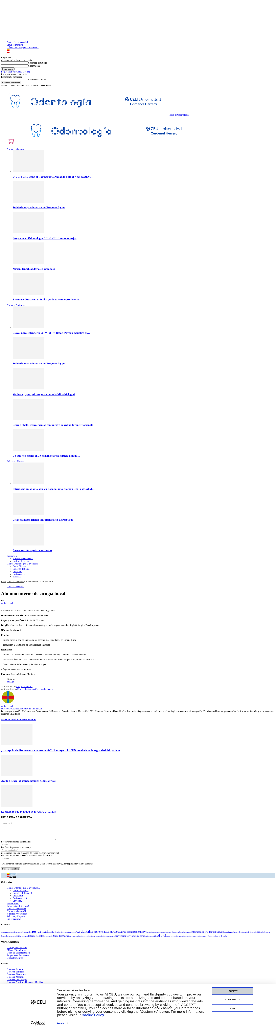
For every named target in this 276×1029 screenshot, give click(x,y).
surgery (204, 936)
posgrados (111, 936)
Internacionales (36, 936)
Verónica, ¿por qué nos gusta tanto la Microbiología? (44, 394)
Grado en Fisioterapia (16, 974)
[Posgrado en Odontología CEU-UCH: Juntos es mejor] (28, 232)
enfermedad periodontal (203, 931)
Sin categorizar (14, 919)
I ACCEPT (232, 991)
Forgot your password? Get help (15, 71)
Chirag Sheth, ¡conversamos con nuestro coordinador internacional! (53, 424)
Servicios (17, 576)
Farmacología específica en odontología (35, 689)
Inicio (3, 581)
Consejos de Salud (21, 569)
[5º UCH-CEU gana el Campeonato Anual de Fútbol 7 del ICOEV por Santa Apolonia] (28, 171)
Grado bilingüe (258, 932)
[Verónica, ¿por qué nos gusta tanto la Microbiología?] (28, 388)
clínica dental (80, 931)
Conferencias (98, 931)
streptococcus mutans (193, 936)
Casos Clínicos (19, 566)
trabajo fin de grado (220, 936)
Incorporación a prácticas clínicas (32, 550)
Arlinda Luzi (7, 603)
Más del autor (29, 719)
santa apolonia (172, 936)
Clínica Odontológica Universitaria (23, 47)
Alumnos (4, 932)
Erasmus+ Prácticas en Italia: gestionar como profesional (46, 299)
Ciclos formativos (15, 958)
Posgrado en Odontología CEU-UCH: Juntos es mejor (44, 238)
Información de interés (23, 558)
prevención (120, 936)
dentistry (141, 931)
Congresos (112, 931)
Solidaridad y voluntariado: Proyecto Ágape (39, 207)
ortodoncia (104, 936)
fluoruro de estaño (239, 932)
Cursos (123, 931)
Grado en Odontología (17, 979)
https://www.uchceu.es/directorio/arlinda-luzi (21, 708)
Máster (65, 935)
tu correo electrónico (37, 79)
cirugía (67, 932)
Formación (12, 556)
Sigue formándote (15, 45)
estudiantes (228, 932)
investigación (48, 936)
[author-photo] (8, 703)
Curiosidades (18, 574)
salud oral (159, 935)
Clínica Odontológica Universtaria (22, 563)
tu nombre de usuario (37, 63)
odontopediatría (86, 936)
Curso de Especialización (18, 952)
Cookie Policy (93, 1015)
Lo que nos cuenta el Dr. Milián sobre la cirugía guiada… (46, 455)
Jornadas (57, 936)
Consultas (17, 571)
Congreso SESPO (24, 686)
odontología (74, 936)
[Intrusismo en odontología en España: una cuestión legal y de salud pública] (28, 483)
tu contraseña (34, 66)
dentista (132, 931)
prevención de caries (135, 936)
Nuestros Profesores (16, 305)
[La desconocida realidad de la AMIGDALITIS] (16, 806)
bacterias (19, 932)
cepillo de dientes (56, 932)
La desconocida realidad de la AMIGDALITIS (28, 811)
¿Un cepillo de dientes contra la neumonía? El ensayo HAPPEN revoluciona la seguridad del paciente (60, 750)
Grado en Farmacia (15, 971)
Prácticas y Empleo (15, 461)
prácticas (149, 936)
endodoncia (172, 932)
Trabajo (10, 681)
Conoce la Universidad (17, 42)
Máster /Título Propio (16, 950)
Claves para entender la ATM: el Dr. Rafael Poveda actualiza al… (51, 332)
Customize (230, 999)
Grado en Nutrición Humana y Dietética (25, 982)
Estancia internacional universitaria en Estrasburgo (43, 519)
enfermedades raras (184, 932)
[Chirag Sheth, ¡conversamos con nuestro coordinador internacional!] (28, 419)
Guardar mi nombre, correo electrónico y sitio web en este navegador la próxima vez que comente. (48, 863)
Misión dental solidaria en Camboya (34, 268)
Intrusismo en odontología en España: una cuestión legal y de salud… (54, 488)
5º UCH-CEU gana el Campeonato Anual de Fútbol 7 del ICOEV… (53, 176)
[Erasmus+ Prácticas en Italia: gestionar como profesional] (28, 294)
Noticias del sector (21, 561)
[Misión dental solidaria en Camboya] (28, 263)
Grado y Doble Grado (17, 947)
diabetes (148, 932)
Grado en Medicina (15, 977)
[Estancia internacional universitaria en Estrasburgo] (28, 514)
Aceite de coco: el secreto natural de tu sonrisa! (28, 780)
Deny (232, 1008)
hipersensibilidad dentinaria (19, 936)
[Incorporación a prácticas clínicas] (28, 544)
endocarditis (163, 932)
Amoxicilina (12, 932)
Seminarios (181, 936)
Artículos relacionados (12, 719)
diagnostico (155, 932)
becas (24, 932)
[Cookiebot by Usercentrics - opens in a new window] (38, 1023)
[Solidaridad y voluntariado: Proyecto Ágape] (28, 202)
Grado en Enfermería (16, 969)
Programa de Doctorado (18, 955)
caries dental (37, 931)
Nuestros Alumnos (15, 149)
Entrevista (219, 932)
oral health (96, 936)
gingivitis (248, 932)
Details (60, 1023)
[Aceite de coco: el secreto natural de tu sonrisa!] (16, 775)
